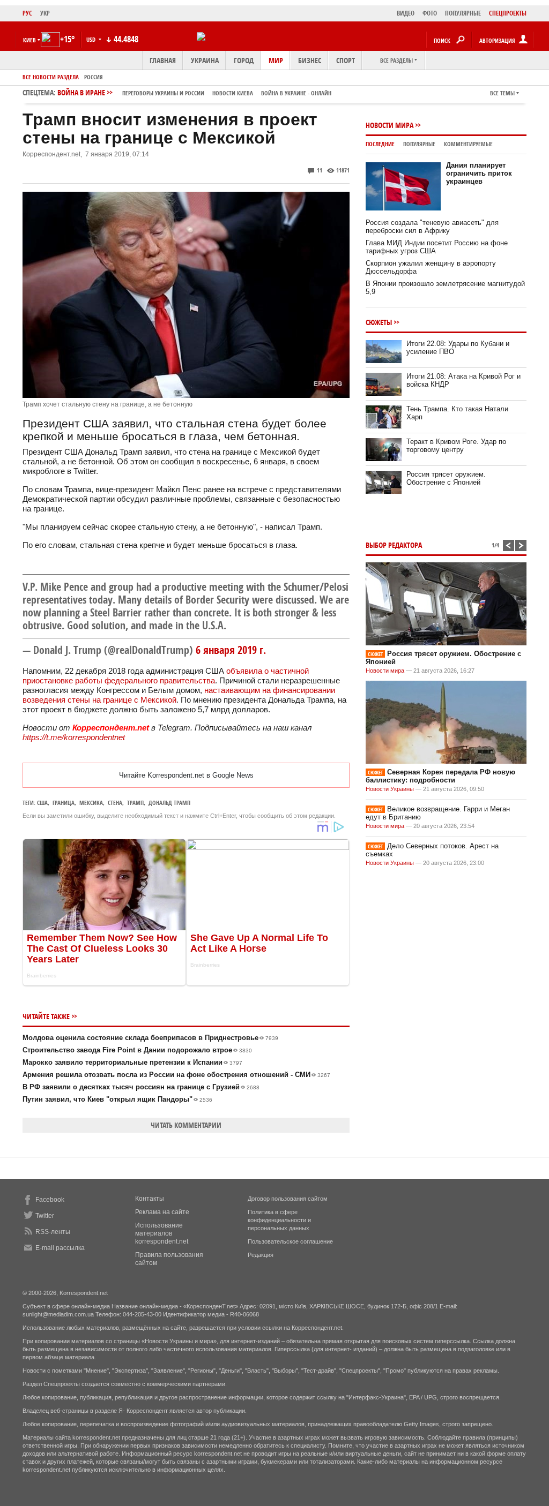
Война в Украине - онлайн (296, 93)
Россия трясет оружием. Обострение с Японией (446, 478)
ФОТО (429, 13)
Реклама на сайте (162, 1212)
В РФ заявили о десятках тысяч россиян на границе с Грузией (141, 1087)
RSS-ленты (52, 1232)
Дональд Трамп (169, 803)
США (42, 803)
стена (115, 803)
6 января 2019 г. (231, 650)
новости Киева (232, 93)
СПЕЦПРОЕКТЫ (507, 13)
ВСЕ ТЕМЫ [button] (502, 93)
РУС (27, 13)
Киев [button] (29, 40)
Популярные (419, 144)
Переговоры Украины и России (163, 93)
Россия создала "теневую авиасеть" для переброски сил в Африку (432, 227)
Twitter (44, 1215)
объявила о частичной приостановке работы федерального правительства (166, 675)
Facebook (49, 1199)
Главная (163, 60)
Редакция (260, 1255)
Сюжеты (379, 322)
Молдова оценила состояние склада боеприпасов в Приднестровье (150, 1038)
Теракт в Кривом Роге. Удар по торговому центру (456, 446)
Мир (276, 60)
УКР (45, 13)
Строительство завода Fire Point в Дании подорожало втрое (137, 1050)
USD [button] (91, 39)
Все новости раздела (51, 77)
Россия (93, 77)
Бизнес (309, 60)
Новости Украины (390, 789)
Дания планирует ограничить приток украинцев (479, 173)
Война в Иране (194, 92)
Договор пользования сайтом (288, 1198)
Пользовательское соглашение (290, 1241)
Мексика (91, 803)
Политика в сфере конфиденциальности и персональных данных (279, 1220)
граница (64, 803)
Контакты (149, 1198)
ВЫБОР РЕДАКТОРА (394, 545)
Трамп (135, 803)
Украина (205, 60)
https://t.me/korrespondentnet (74, 737)
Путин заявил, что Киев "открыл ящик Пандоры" (117, 1099)
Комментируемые (468, 144)
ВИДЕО (405, 13)
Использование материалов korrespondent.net (161, 1233)
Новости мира (389, 125)
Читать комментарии (186, 1125)
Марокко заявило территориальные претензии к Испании (132, 1062)
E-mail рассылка (60, 1248)
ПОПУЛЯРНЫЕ (463, 13)
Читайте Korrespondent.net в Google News (186, 775)
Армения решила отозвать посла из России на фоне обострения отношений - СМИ (176, 1075)
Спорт (345, 60)
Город (244, 60)
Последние (380, 144)
